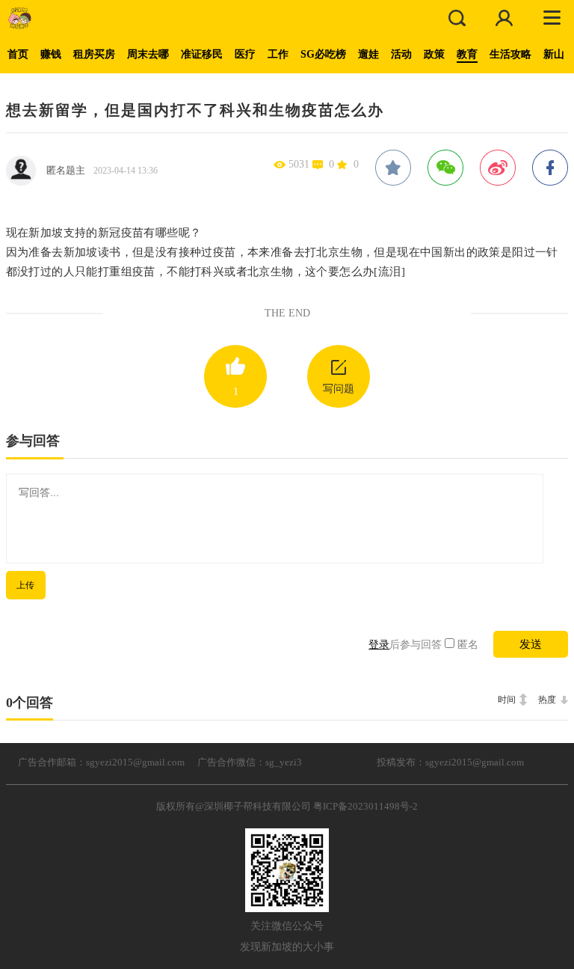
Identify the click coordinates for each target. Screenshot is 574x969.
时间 (507, 699)
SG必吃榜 (323, 54)
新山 (553, 54)
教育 (467, 54)
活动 (401, 54)
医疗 (245, 54)
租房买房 (94, 54)
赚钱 (50, 54)
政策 (434, 54)
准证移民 (202, 54)
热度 (547, 699)
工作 (278, 54)
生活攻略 (510, 54)
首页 (17, 54)
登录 (378, 644)
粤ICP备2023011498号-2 (365, 806)
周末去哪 (148, 54)
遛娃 (368, 54)
